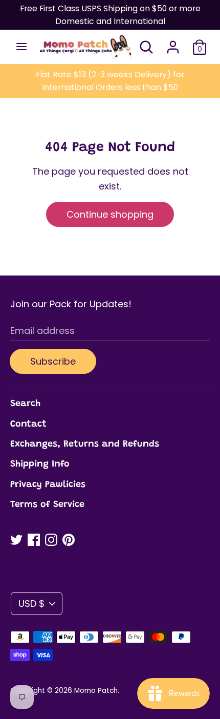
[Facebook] (34, 540)
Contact (28, 424)
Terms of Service (47, 505)
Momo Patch (96, 690)
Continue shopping (110, 214)
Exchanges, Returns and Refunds (84, 444)
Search (25, 404)
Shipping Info (40, 464)
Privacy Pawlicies (47, 485)
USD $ (31, 603)
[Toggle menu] (21, 46)
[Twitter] (16, 540)
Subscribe (53, 361)
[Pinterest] (68, 540)
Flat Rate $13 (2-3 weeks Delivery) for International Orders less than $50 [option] (110, 81)
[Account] (173, 43)
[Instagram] (51, 540)
